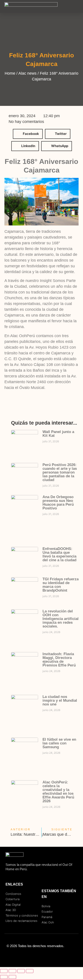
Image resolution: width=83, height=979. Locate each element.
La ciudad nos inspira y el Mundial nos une (59, 700)
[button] (75, 6)
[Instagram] (41, 956)
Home (10, 73)
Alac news (27, 73)
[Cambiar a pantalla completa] (12, 971)
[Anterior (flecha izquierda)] (4, 977)
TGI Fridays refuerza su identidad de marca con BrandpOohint (60, 584)
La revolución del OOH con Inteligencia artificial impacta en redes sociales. (60, 618)
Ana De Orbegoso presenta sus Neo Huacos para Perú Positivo (58, 502)
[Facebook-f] (33, 956)
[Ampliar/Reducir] (4, 971)
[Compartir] (21, 971)
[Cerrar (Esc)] (29, 971)
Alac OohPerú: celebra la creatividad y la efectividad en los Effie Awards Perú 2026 (58, 791)
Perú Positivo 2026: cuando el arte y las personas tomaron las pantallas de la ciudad (59, 472)
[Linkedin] (50, 956)
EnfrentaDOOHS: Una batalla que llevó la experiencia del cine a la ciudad (59, 554)
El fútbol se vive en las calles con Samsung (59, 743)
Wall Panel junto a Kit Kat (58, 434)
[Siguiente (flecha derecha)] (12, 977)
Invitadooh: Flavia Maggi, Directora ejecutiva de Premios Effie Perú (59, 659)
